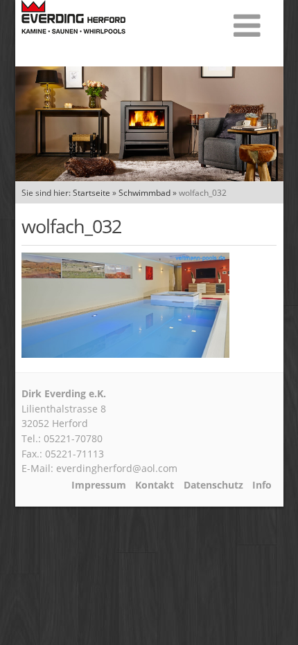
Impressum (98, 485)
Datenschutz (213, 485)
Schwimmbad (144, 193)
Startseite (91, 193)
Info (262, 485)
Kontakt (154, 485)
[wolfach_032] (125, 354)
